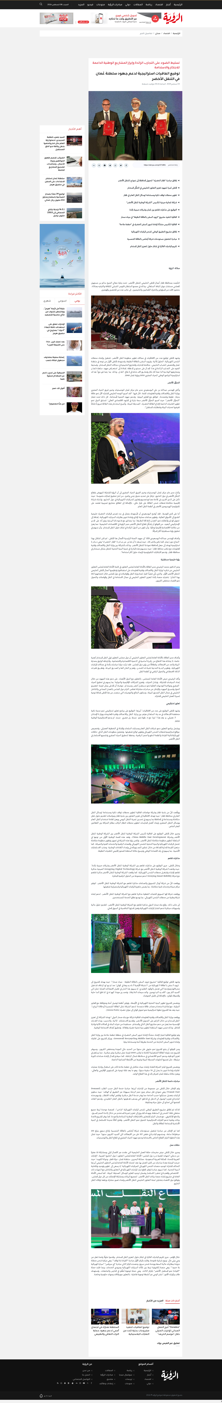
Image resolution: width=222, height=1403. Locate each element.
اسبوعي (62, 301)
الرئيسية (178, 5)
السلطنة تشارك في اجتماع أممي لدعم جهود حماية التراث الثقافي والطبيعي (105, 1330)
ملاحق (110, 1379)
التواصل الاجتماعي (81, 1379)
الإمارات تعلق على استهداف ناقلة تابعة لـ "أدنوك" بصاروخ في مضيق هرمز (54, 329)
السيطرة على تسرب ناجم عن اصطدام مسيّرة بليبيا (53, 376)
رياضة (149, 5)
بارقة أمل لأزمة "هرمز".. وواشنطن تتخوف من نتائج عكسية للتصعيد (54, 312)
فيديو (90, 5)
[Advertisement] (111, 47)
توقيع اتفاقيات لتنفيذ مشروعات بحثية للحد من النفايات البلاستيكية (136, 1330)
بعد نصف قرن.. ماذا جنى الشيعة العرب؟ (55, 343)
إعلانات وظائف (106, 1383)
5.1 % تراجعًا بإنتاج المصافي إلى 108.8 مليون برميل (56, 212)
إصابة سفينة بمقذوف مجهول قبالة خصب (54, 359)
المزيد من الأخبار (154, 1301)
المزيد (81, 5)
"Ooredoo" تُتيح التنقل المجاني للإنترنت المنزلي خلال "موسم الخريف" (167, 1330)
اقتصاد (159, 5)
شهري (47, 301)
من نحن (86, 1370)
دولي (127, 5)
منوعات (100, 5)
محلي (157, 33)
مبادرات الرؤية (115, 5)
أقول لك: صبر (58, 388)
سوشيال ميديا (125, 1374)
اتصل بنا (86, 1374)
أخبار (168, 5)
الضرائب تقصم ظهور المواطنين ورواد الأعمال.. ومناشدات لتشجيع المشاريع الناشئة (54, 164)
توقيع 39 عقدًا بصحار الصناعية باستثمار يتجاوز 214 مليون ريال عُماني (54, 197)
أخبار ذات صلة (172, 1301)
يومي (77, 301)
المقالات (138, 5)
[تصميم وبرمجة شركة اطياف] (46, 1396)
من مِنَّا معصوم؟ (57, 404)
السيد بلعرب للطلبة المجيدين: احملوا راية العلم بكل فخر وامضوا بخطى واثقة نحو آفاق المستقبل (54, 143)
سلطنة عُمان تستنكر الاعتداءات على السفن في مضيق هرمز (55, 181)
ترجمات (128, 1379)
